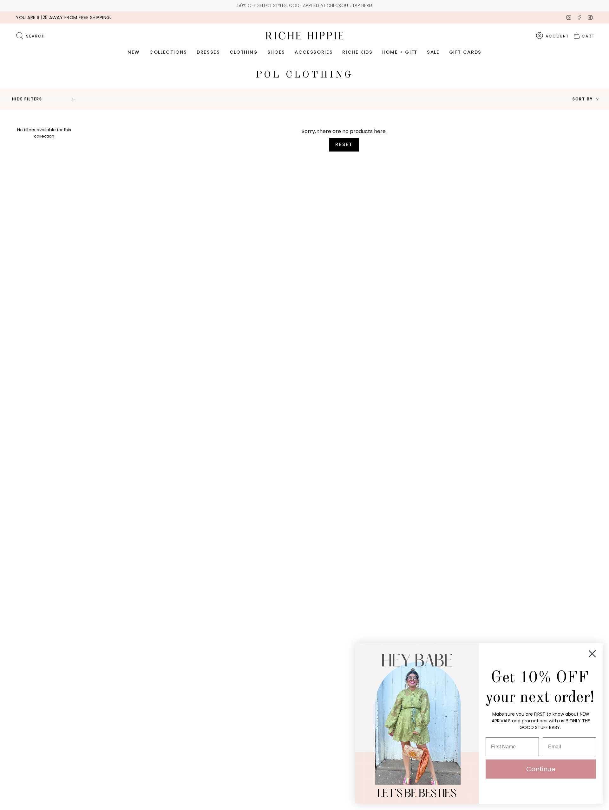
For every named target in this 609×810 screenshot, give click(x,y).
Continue (540, 769)
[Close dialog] (592, 654)
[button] (134, 52)
